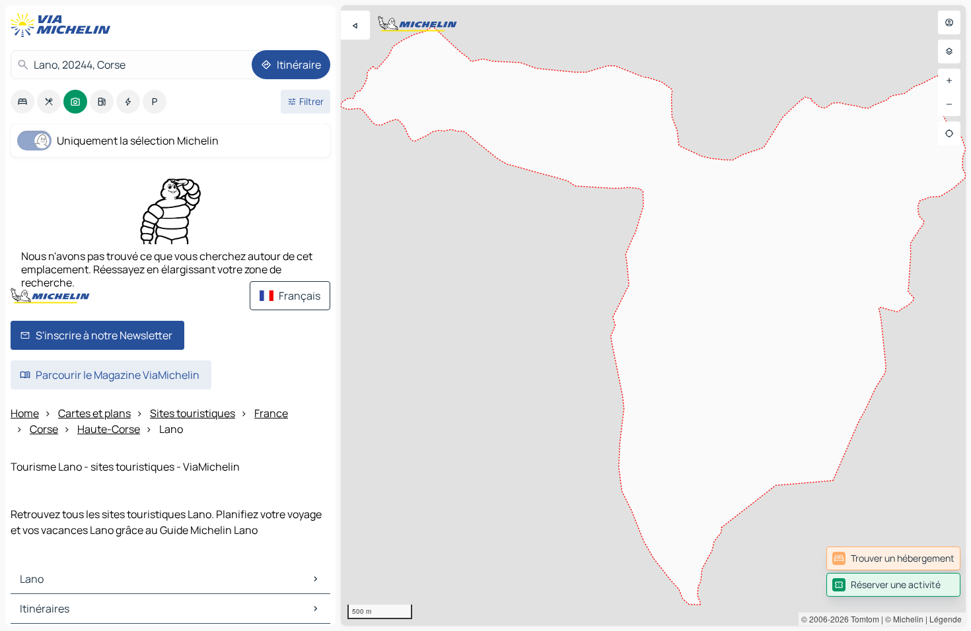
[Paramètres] (949, 51)
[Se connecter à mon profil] (949, 22)
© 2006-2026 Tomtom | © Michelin (862, 618)
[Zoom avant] (949, 80)
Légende (945, 618)
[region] (653, 315)
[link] (893, 558)
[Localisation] (949, 133)
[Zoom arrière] (949, 104)
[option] (22, 102)
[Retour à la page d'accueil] (63, 25)
